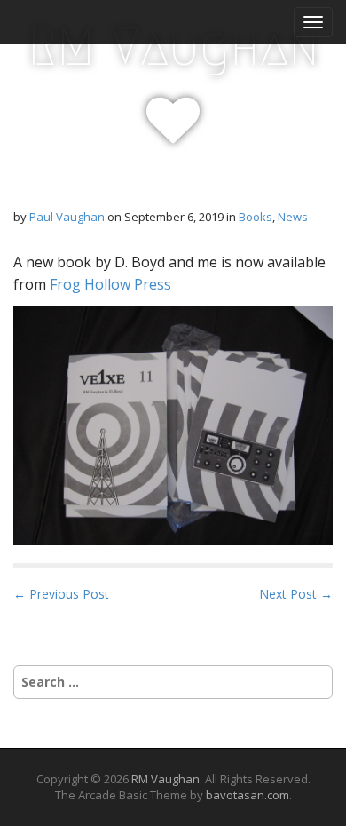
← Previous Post (61, 593)
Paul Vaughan (67, 217)
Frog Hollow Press (110, 284)
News (293, 217)
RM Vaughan (173, 46)
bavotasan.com (247, 795)
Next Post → (296, 593)
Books (255, 217)
